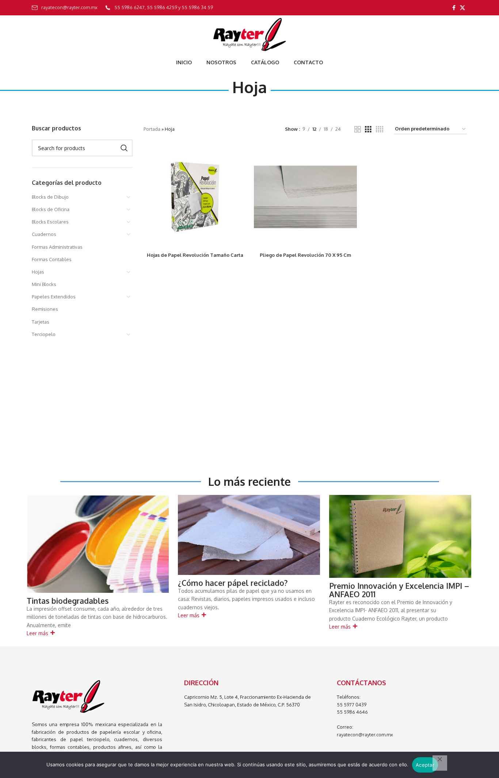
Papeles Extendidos (54, 297)
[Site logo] (249, 34)
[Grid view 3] (368, 129)
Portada (152, 129)
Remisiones (45, 309)
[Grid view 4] (379, 129)
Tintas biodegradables (67, 600)
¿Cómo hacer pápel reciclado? (232, 583)
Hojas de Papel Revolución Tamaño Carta (195, 255)
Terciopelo (44, 334)
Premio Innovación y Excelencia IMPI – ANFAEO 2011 (399, 589)
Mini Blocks (44, 284)
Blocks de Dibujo (50, 197)
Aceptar (425, 765)
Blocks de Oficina (50, 209)
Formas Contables (52, 259)
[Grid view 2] (357, 129)
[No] (440, 763)
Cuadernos (44, 234)
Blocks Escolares (50, 222)
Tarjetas (40, 322)
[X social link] (462, 8)
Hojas (38, 272)
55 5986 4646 (352, 712)
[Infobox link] (65, 8)
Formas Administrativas (57, 247)
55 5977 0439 (351, 705)
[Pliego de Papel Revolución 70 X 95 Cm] (305, 196)
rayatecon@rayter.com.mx (365, 734)
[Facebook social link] (454, 8)
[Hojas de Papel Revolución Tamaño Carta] (195, 196)
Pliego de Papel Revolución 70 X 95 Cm (305, 255)
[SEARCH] (124, 148)
